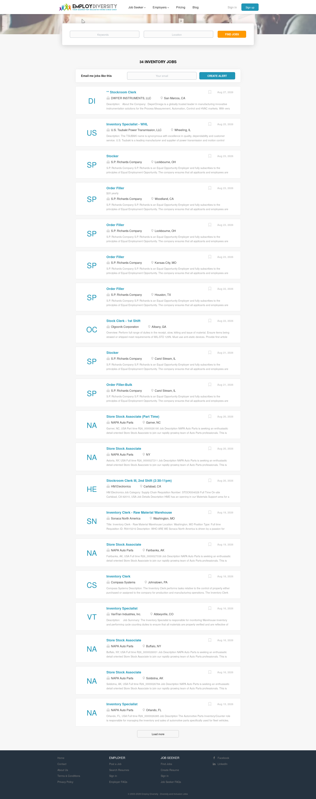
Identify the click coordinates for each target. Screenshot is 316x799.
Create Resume (170, 770)
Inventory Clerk (118, 576)
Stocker (112, 156)
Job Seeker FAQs (171, 782)
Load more (158, 734)
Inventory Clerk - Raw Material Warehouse (139, 512)
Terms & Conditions (68, 776)
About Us (62, 770)
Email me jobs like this (96, 76)
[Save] (210, 92)
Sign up (250, 7)
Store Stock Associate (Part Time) (132, 416)
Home (60, 758)
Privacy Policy (65, 782)
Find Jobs (232, 34)
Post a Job (115, 764)
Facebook (223, 758)
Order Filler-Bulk (119, 384)
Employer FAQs (118, 782)
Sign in (232, 7)
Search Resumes (119, 770)
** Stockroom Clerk (121, 92)
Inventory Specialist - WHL (127, 124)
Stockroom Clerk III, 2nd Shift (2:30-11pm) (139, 480)
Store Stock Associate (123, 448)
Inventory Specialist (122, 608)
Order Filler (115, 188)
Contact (61, 764)
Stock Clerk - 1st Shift (123, 320)
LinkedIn (222, 764)
